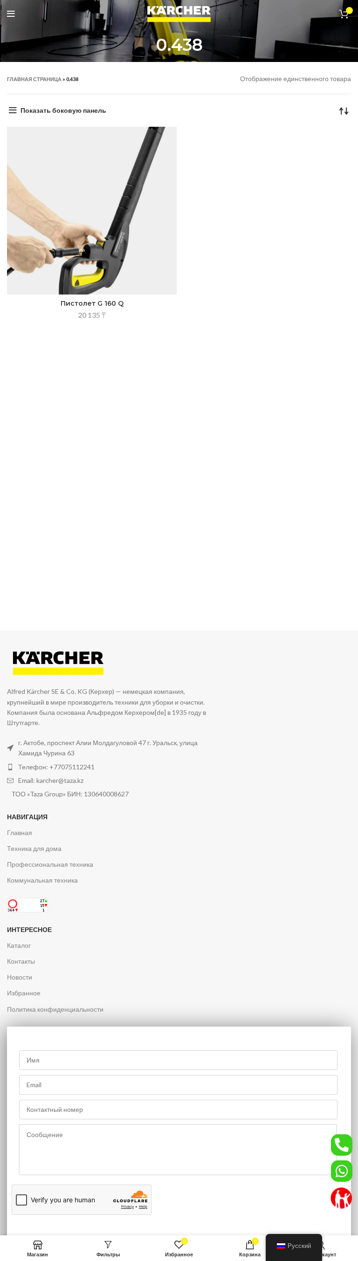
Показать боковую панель (63, 110)
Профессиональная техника (50, 864)
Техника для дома (34, 848)
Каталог (19, 945)
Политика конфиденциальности (55, 1009)
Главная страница (34, 79)
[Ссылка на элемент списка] (107, 767)
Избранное (24, 993)
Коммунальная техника (42, 880)
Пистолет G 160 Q (92, 303)
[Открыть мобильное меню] (11, 14)
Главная (19, 832)
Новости (19, 977)
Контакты (21, 961)
